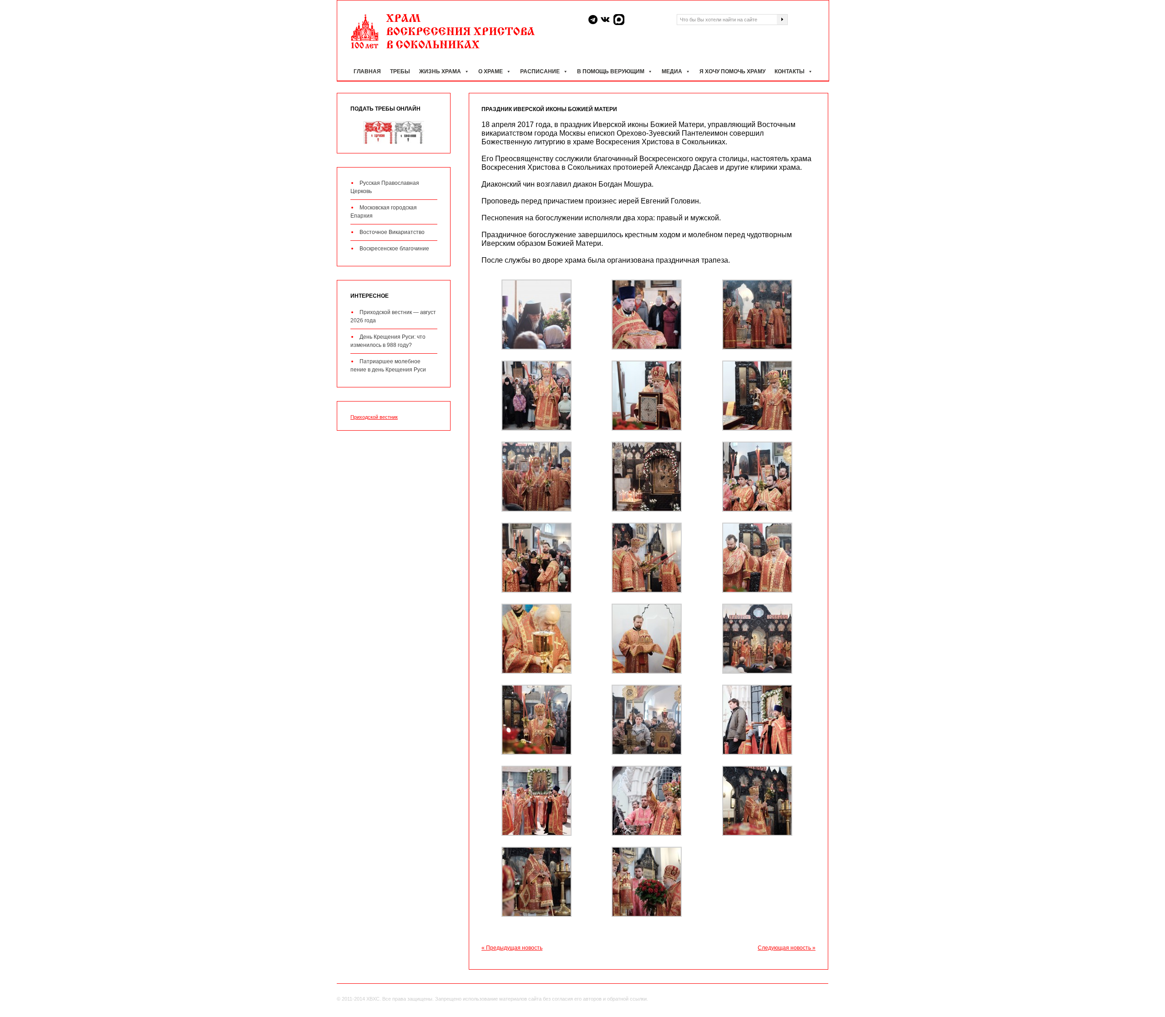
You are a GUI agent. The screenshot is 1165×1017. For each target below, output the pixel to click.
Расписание (540, 71)
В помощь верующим (610, 71)
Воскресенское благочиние (394, 248)
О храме (490, 71)
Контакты (790, 71)
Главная (367, 71)
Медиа (672, 71)
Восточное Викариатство (392, 232)
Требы (400, 71)
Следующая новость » (787, 948)
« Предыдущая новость (511, 948)
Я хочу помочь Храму (732, 71)
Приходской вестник (374, 417)
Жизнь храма (440, 71)
